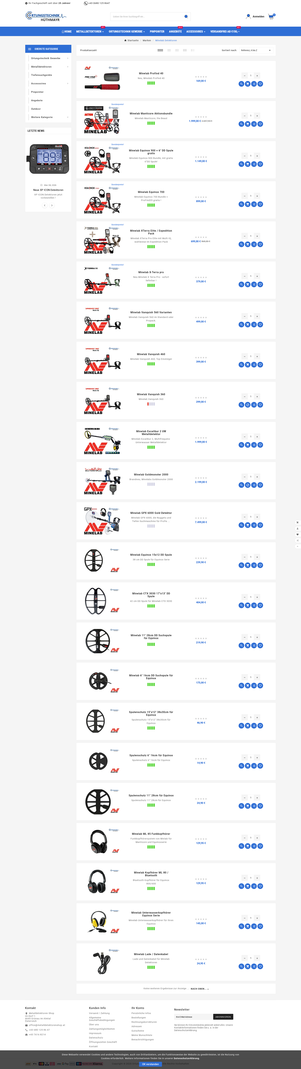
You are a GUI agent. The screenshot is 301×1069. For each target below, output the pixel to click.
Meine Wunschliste (142, 1035)
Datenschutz (96, 1037)
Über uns (94, 1024)
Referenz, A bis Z (256, 50)
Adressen (137, 1026)
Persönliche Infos (141, 1013)
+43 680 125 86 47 (39, 1030)
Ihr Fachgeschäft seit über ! (49, 3)
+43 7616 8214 (37, 1034)
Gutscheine (138, 1031)
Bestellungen (139, 1017)
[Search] (186, 16)
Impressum (95, 1033)
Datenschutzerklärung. (187, 1058)
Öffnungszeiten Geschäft (103, 1042)
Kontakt (93, 1046)
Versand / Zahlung (99, 1013)
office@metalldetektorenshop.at (47, 1025)
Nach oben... (199, 989)
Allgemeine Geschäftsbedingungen (102, 1018)
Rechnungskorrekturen (144, 1022)
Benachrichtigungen (143, 1039)
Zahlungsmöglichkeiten (102, 1029)
